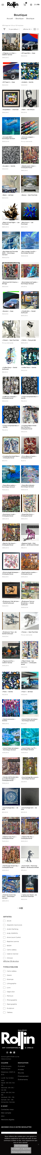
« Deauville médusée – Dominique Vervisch (28, 486)
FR (38, 5)
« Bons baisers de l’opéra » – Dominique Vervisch (29, 283)
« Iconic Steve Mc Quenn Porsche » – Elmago (10, 985)
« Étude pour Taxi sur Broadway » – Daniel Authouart (27, 603)
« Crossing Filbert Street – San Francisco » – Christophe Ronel (29, 427)
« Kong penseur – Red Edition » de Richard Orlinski (11, 1102)
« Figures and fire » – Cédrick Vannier (8, 661)
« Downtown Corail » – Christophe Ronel (9, 515)
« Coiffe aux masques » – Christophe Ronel (9, 397)
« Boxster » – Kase (7, 311)
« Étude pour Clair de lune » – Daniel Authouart (10, 602)
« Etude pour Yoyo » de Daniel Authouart (9, 632)
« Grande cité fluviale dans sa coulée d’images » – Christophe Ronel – (10, 778)
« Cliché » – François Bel (28, 340)
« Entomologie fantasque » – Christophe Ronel (11, 573)
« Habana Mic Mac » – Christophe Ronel (27, 837)
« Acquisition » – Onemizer (10, 109)
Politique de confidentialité (21, 1152)
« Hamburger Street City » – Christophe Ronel (10, 866)
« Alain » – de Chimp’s (27, 109)
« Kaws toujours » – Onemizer (8, 1044)
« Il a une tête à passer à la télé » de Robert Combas (29, 1015)
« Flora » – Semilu (7, 691)
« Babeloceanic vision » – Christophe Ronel (28, 166)
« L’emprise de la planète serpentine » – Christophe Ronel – (29, 1131)
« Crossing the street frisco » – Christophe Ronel (11, 457)
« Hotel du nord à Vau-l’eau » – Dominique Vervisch (9, 896)
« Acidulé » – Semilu (27, 82)
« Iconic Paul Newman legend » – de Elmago (28, 955)
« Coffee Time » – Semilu (28, 367)
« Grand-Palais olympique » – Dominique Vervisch (29, 720)
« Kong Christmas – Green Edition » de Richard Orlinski (11, 1073)
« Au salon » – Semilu (8, 166)
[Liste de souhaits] (11, 46)
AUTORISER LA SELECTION (21, 1149)
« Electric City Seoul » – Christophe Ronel (9, 544)
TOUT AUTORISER (21, 1146)
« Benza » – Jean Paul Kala (29, 195)
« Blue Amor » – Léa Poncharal (27, 223)
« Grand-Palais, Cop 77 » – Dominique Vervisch (29, 749)
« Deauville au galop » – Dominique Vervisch (9, 486)
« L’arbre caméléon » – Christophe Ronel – (28, 1102)
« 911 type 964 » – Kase (28, 53)
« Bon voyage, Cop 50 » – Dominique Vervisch (29, 252)
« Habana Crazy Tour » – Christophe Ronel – (9, 837)
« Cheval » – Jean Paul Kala (10, 340)
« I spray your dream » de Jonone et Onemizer (29, 895)
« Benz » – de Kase (7, 195)
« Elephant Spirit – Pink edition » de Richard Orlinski (30, 544)
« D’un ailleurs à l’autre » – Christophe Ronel (29, 457)
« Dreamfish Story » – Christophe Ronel (27, 515)
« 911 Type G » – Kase (8, 82)
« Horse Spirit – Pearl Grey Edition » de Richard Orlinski (30, 866)
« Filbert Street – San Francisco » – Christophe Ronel (28, 662)
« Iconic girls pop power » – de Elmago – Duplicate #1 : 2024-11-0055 (10, 956)
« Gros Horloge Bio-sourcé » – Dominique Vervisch (30, 778)
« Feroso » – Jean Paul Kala (29, 632)
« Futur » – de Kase (27, 691)
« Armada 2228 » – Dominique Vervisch (8, 137)
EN (35, 5)
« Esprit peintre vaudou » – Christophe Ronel (29, 573)
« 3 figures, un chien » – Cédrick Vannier (9, 54)
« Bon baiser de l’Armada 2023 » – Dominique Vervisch (10, 253)
